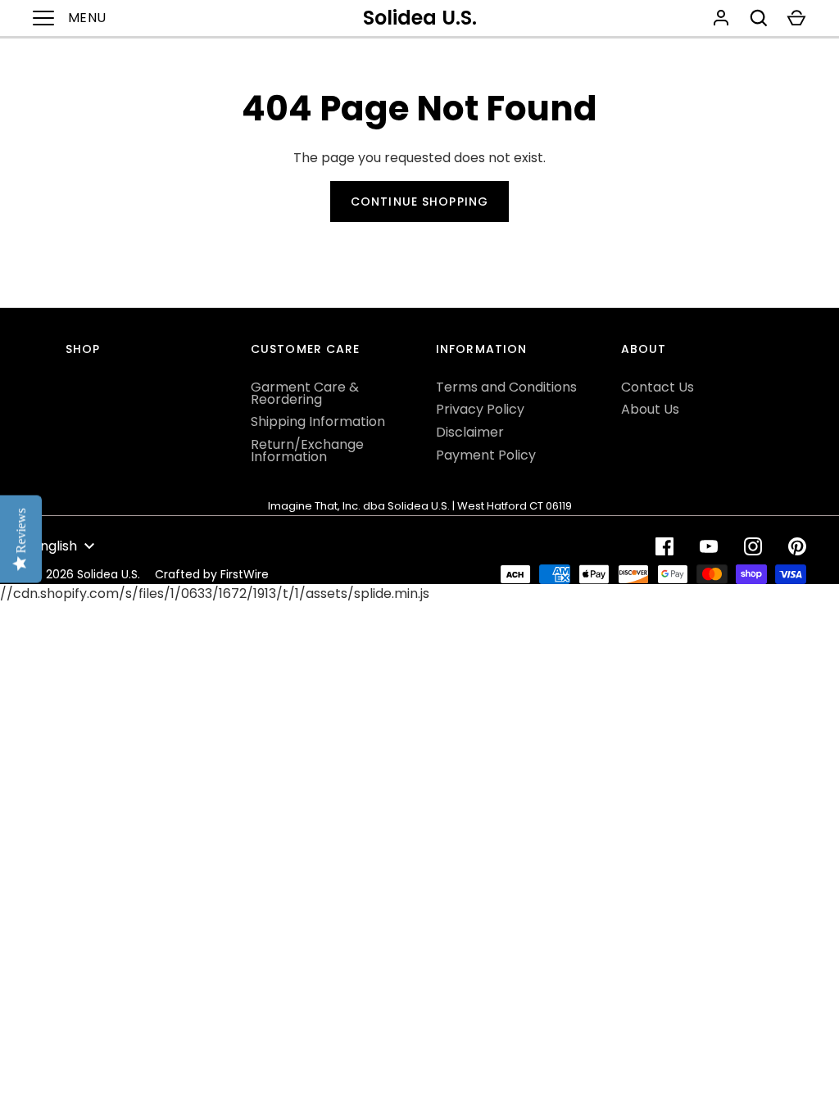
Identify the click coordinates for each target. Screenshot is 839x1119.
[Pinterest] (797, 546)
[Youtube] (709, 546)
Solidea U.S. (420, 17)
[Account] (721, 18)
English (55, 546)
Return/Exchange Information (307, 450)
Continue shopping (419, 201)
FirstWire (244, 574)
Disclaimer (470, 432)
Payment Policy (486, 455)
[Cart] (796, 18)
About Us (650, 409)
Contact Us (657, 387)
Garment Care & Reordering (305, 393)
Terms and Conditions (506, 387)
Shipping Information (318, 421)
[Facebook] (664, 546)
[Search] (759, 18)
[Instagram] (753, 546)
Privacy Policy (480, 409)
